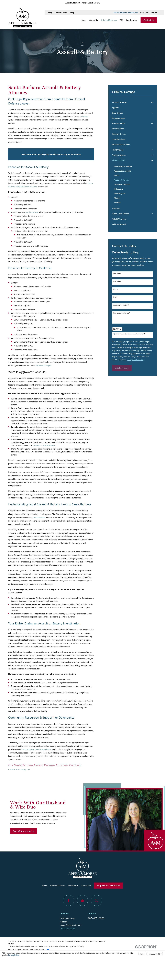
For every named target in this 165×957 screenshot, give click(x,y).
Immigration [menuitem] (131, 20)
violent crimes (39, 517)
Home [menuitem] (83, 20)
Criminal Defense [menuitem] (109, 20)
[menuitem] (131, 102)
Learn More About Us (23, 831)
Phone (115, 289)
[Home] (22, 17)
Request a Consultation (108, 885)
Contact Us (148, 20)
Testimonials (61, 12)
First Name (117, 273)
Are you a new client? (121, 305)
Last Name (117, 281)
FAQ (50, 12)
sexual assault (49, 445)
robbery (37, 445)
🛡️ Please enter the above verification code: (129, 334)
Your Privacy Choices (38, 950)
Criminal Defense (57, 885)
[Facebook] (68, 900)
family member (32, 212)
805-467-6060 (148, 13)
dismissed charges (43, 365)
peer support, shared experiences (37, 749)
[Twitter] (96, 900)
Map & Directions (67, 928)
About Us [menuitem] (93, 20)
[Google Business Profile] (82, 900)
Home (44, 885)
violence (84, 116)
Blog (72, 12)
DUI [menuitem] (121, 20)
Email (115, 297)
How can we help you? (121, 313)
